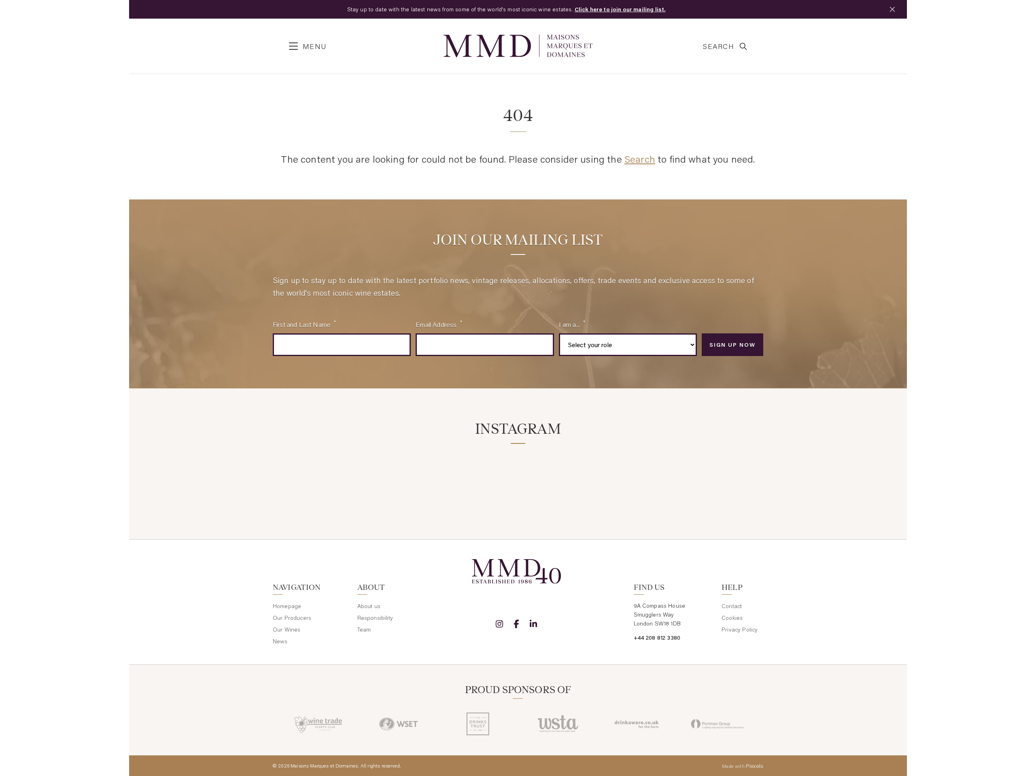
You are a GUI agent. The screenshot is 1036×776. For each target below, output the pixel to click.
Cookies (732, 617)
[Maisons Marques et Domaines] (518, 46)
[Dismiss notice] (892, 9)
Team (364, 629)
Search (639, 159)
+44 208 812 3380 (657, 637)
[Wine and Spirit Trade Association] (557, 724)
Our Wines (286, 629)
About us (368, 606)
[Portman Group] (717, 724)
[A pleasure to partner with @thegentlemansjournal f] (559, 476)
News (280, 641)
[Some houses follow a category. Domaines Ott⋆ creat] (476, 476)
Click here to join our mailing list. (620, 9)
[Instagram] (499, 624)
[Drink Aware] (637, 724)
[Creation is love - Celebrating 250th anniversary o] (642, 476)
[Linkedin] (533, 624)
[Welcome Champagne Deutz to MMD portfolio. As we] (725, 476)
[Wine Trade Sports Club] (318, 724)
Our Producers (292, 617)
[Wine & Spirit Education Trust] (398, 724)
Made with (742, 766)
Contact (732, 606)
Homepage (287, 606)
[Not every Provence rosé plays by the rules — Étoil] (394, 476)
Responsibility (375, 617)
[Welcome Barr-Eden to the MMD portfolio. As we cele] (311, 476)
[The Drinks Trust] (478, 724)
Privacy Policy (740, 629)
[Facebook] (516, 624)
